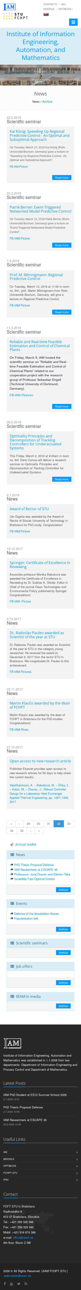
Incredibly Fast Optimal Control (34, 879)
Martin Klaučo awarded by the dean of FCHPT (40, 705)
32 (58, 823)
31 (48, 823)
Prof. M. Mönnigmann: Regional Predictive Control (36, 276)
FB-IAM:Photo (19, 729)
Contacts (50, 4)
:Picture (23, 166)
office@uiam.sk (23, 1237)
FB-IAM (14, 166)
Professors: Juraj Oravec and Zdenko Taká (42, 874)
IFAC (6, 1179)
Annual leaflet (25, 844)
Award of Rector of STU (29, 508)
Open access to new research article (40, 761)
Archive (47, 101)
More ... (40, 82)
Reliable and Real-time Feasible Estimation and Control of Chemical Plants (40, 345)
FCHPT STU (10, 1172)
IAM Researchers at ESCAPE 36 (35, 869)
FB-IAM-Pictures (21, 395)
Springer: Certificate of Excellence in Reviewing (40, 564)
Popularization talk (26, 918)
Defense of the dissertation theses (36, 913)
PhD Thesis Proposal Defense (34, 865)
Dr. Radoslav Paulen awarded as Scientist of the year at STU (37, 634)
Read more (62, 177)
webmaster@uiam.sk (17, 1275)
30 (38, 823)
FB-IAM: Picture (20, 601)
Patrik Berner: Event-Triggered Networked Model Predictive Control (40, 209)
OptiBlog (64, 9)
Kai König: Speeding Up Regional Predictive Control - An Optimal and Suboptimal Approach (40, 135)
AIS (63, 4)
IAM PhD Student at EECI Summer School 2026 (35, 1095)
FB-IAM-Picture (20, 305)
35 (21, 830)
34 (11, 830)
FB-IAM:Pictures (21, 671)
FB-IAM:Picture (20, 238)
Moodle (48, 9)
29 (28, 823)
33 (68, 823)
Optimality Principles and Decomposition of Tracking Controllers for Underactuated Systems (35, 442)
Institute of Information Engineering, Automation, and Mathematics (41, 45)
